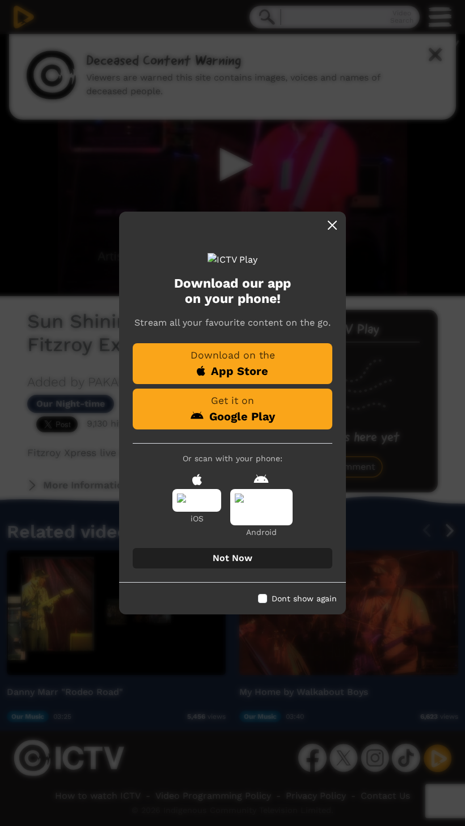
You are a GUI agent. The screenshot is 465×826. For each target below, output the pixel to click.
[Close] (332, 225)
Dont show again (304, 598)
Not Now (232, 558)
